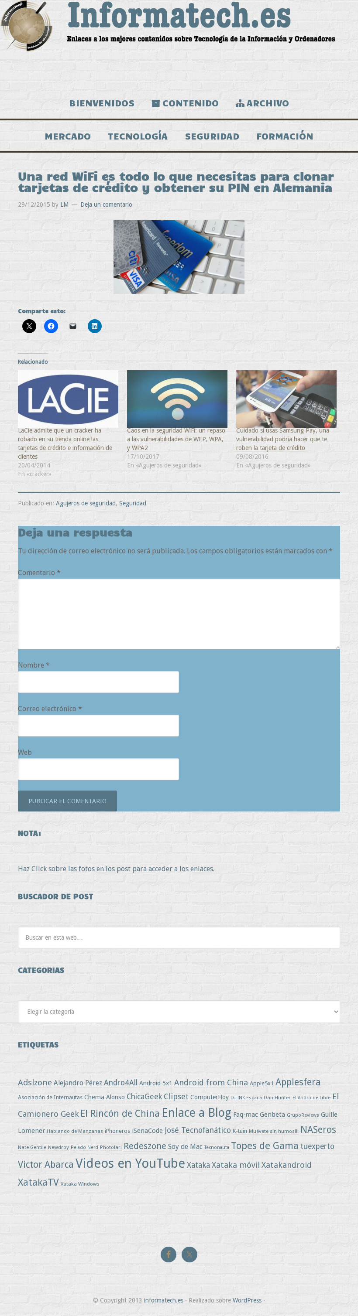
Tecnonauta (216, 1147)
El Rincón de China (120, 1113)
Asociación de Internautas (50, 1097)
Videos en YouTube (130, 1163)
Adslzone (35, 1082)
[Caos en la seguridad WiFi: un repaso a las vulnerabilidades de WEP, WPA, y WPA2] (177, 399)
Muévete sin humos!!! (274, 1131)
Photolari (111, 1147)
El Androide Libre (311, 1098)
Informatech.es (179, 43)
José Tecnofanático (198, 1130)
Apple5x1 (262, 1083)
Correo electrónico (50, 709)
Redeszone (145, 1146)
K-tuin (240, 1131)
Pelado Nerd (84, 1147)
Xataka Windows (80, 1184)
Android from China (211, 1082)
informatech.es (163, 1300)
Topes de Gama (265, 1145)
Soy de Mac (185, 1146)
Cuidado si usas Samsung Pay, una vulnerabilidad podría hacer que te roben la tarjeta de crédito (282, 439)
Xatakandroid (287, 1164)
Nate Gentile (32, 1147)
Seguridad (132, 503)
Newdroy (58, 1147)
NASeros (318, 1129)
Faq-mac (245, 1114)
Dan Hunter (277, 1097)
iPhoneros (117, 1131)
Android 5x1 (155, 1083)
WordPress (247, 1300)
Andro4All (121, 1082)
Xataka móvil (236, 1164)
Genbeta (272, 1114)
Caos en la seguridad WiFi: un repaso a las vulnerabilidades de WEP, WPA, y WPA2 (176, 439)
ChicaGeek (144, 1096)
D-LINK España (246, 1098)
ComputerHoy (209, 1097)
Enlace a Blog (196, 1113)
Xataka (198, 1164)
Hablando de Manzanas (75, 1131)
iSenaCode (147, 1131)
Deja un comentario (106, 204)
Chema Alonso (104, 1097)
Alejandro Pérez (78, 1083)
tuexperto (317, 1146)
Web (25, 752)
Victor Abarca (46, 1164)
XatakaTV (38, 1182)
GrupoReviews (303, 1115)
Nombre (34, 665)
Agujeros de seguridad (86, 503)
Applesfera (298, 1082)
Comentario (39, 573)
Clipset (176, 1096)
